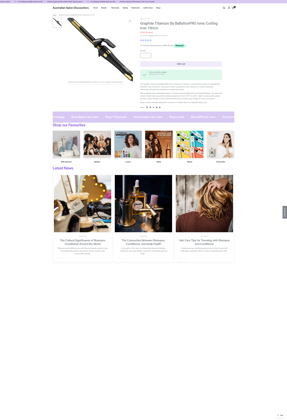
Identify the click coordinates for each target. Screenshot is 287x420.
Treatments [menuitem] (135, 8)
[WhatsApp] (156, 107)
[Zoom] (130, 21)
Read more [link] (60, 258)
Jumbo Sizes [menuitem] (148, 8)
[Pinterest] (153, 107)
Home (54, 15)
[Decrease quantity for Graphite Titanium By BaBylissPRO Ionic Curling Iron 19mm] (142, 55)
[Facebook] (147, 107)
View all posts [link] (227, 169)
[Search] (224, 7)
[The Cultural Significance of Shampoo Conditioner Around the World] (82, 203)
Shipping (151, 35)
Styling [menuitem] (125, 8)
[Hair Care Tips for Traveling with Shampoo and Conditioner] (204, 203)
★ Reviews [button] (285, 212)
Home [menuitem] (95, 8)
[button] (45, 399)
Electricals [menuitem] (115, 8)
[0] (232, 7)
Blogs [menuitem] (158, 8)
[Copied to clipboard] (159, 107)
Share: (142, 107)
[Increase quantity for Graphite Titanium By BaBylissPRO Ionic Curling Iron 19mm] (149, 55)
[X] (150, 107)
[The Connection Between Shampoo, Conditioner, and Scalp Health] (143, 203)
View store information (155, 77)
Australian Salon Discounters (71, 7)
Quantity (143, 51)
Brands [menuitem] (103, 8)
